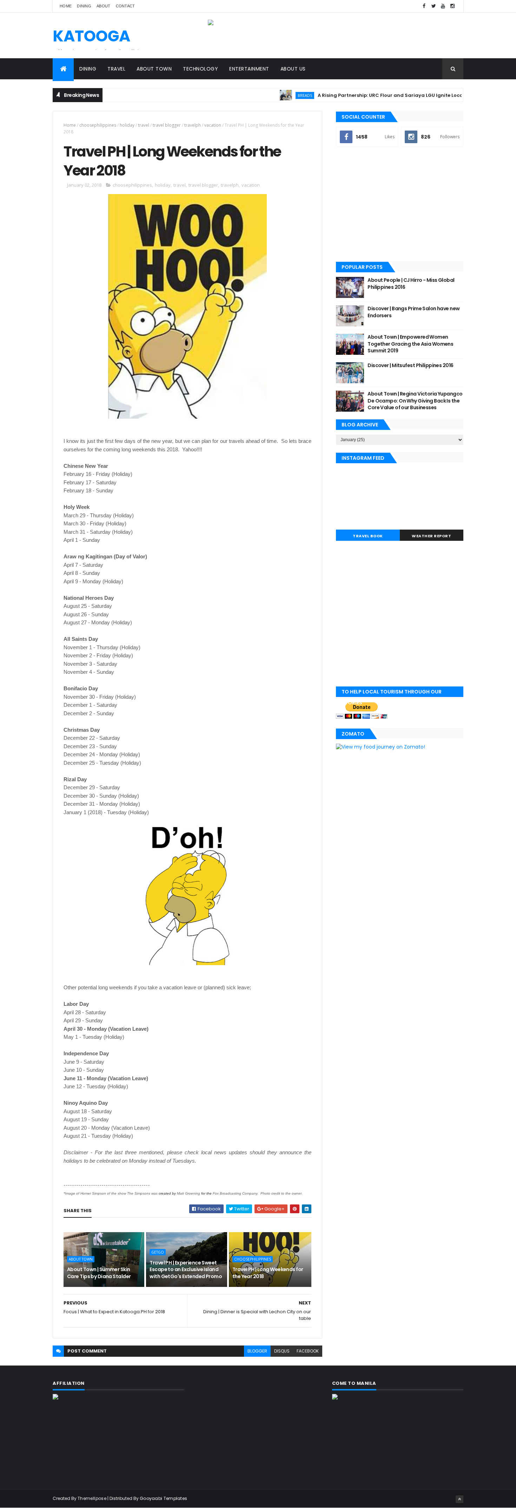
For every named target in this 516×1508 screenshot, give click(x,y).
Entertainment (249, 68)
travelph (192, 125)
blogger (257, 1351)
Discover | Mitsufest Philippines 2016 (410, 365)
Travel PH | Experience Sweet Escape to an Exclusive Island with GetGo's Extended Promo (186, 1269)
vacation (212, 125)
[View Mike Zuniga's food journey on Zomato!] (380, 746)
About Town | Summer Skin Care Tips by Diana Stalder (99, 1273)
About (104, 6)
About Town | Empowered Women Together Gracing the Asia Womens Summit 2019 (410, 343)
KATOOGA (91, 36)
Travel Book (368, 536)
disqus (282, 1351)
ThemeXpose (92, 1498)
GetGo (157, 1252)
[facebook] (424, 6)
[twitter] (433, 6)
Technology (200, 68)
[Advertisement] (399, 205)
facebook (308, 1351)
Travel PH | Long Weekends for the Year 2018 (267, 1273)
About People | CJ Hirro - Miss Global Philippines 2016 (411, 284)
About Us (293, 68)
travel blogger (167, 125)
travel (143, 125)
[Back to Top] (459, 1499)
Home (66, 6)
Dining (84, 6)
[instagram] (452, 6)
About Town (154, 68)
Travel (116, 68)
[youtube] (443, 6)
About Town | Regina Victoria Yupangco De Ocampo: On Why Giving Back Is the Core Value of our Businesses (415, 400)
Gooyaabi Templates (163, 1498)
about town (81, 1259)
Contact (125, 6)
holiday (127, 125)
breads (280, 95)
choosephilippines (97, 125)
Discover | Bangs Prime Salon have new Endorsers (413, 312)
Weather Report (431, 536)
